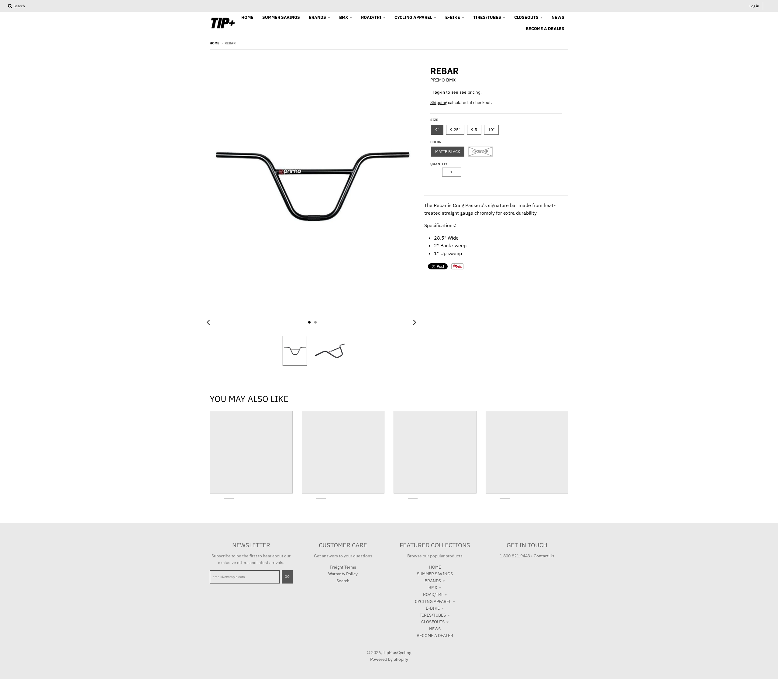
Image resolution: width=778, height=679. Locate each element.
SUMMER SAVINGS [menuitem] (281, 17)
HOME (435, 567)
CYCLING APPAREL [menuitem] (413, 17)
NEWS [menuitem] (558, 17)
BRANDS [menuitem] (317, 17)
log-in (439, 92)
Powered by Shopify (389, 659)
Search (342, 581)
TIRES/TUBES (433, 615)
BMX (433, 587)
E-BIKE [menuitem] (452, 17)
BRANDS (433, 581)
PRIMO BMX (443, 80)
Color (435, 142)
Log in (754, 6)
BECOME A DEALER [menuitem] (545, 28)
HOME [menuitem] (247, 17)
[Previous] (209, 322)
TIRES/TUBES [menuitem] (487, 17)
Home (214, 43)
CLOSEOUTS (433, 622)
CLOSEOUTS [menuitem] (526, 17)
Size (434, 120)
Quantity (438, 164)
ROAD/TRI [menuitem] (371, 17)
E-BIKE (433, 608)
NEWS (435, 629)
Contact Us (544, 556)
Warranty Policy (343, 574)
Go (287, 576)
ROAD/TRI (433, 594)
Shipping (438, 102)
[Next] (414, 322)
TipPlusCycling (397, 652)
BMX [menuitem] (343, 17)
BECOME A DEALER (435, 635)
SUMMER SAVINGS (435, 574)
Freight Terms (343, 567)
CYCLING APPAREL (433, 601)
